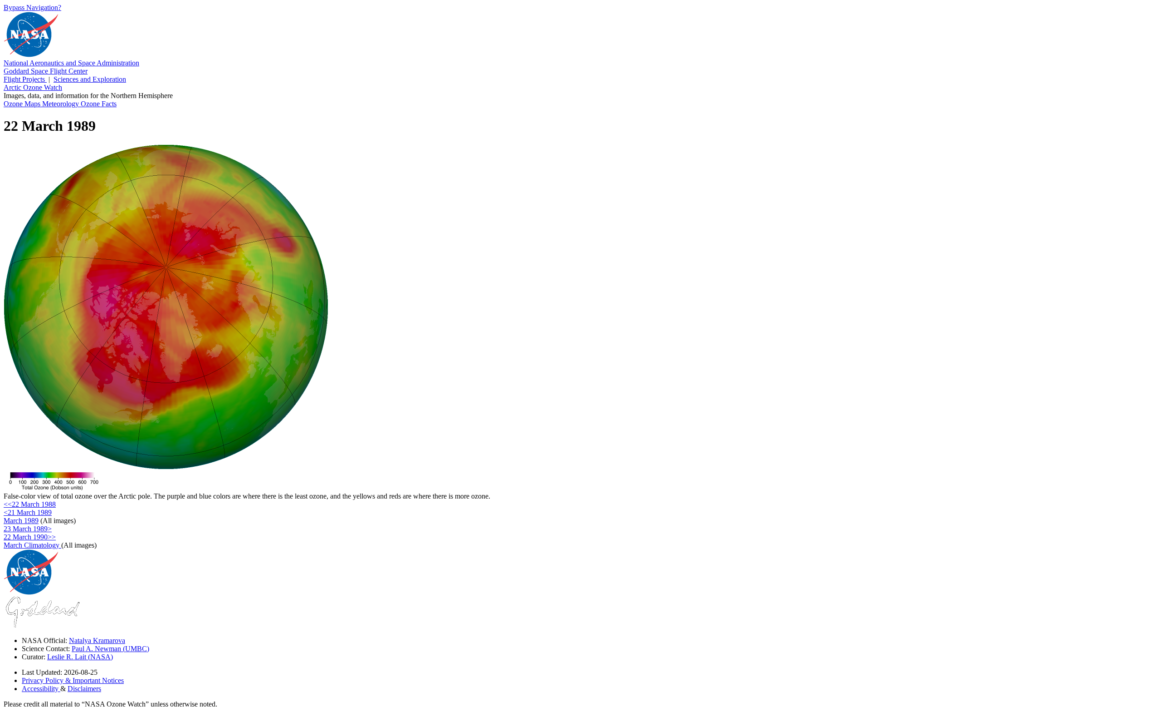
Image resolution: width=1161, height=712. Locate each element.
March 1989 (21, 520)
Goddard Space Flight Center (46, 71)
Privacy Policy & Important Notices (73, 680)
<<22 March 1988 (30, 504)
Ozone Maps (23, 104)
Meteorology (61, 104)
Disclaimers (84, 688)
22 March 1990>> (30, 537)
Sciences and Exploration (90, 79)
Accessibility (41, 688)
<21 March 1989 (28, 512)
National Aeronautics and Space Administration (71, 63)
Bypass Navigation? (32, 7)
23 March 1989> (28, 529)
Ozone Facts (99, 104)
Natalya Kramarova (97, 640)
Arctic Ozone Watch (33, 87)
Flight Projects (25, 79)
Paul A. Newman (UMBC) (110, 649)
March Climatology (32, 545)
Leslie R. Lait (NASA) (80, 657)
